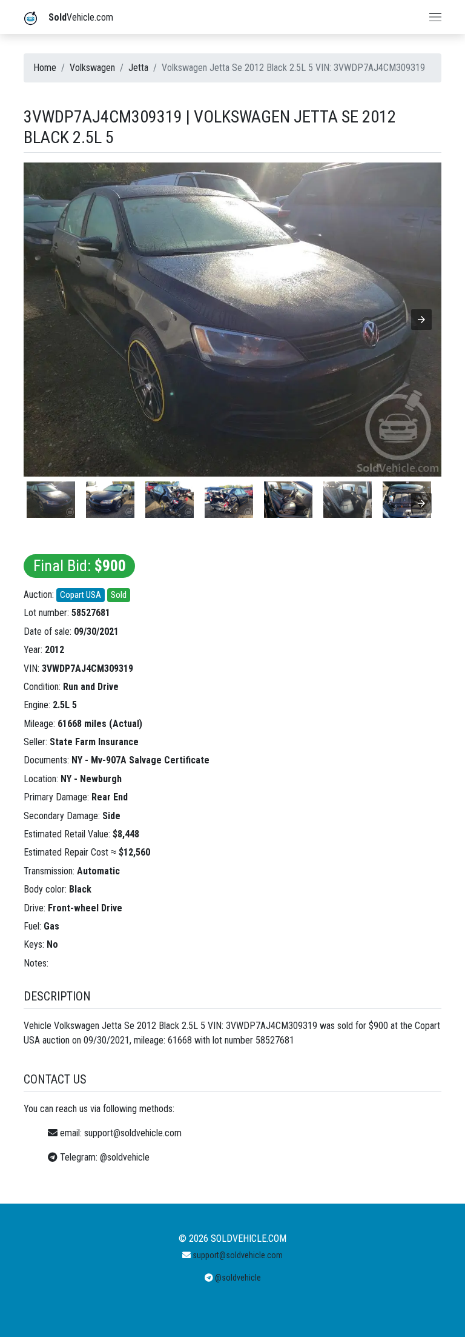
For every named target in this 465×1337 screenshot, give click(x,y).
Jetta (138, 67)
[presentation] (421, 503)
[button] (421, 319)
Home (44, 67)
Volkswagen (92, 67)
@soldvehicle (125, 1157)
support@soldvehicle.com (133, 1133)
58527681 (90, 612)
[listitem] (51, 499)
